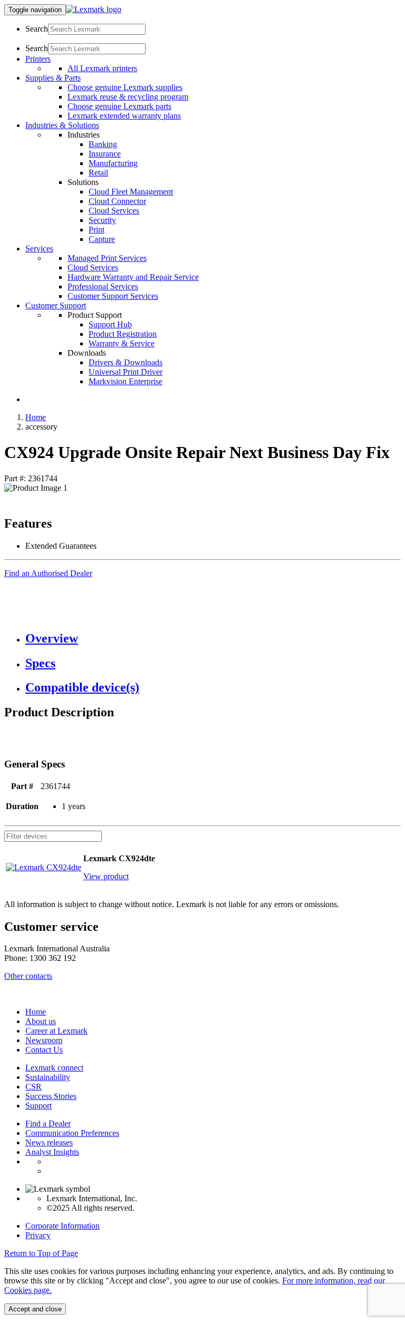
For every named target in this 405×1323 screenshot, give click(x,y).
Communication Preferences (72, 1133)
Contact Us (44, 1049)
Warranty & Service (122, 343)
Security (102, 220)
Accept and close (35, 1309)
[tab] (213, 638)
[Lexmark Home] (93, 9)
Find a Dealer (48, 1123)
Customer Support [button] (55, 305)
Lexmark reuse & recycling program (128, 96)
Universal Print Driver (125, 371)
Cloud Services (114, 210)
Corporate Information (62, 1225)
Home (35, 417)
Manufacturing (113, 163)
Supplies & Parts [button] (53, 77)
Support (38, 1105)
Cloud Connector (117, 201)
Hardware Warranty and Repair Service (133, 277)
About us (40, 1021)
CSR (33, 1086)
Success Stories (50, 1096)
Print (96, 229)
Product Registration (123, 333)
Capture (102, 239)
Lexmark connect (54, 1067)
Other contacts (28, 975)
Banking (103, 144)
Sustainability (47, 1077)
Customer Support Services (113, 295)
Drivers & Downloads (125, 362)
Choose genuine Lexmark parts (119, 106)
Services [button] (39, 248)
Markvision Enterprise (125, 381)
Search (36, 28)
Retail (98, 172)
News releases (49, 1142)
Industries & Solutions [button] (62, 125)
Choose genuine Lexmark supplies (125, 87)
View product (106, 876)
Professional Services (103, 286)
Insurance (105, 153)
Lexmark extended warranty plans (124, 115)
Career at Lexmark (56, 1030)
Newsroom (43, 1040)
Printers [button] (38, 58)
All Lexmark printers (102, 68)
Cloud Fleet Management (131, 191)
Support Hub (110, 324)
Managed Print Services (107, 258)
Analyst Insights (52, 1151)
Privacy (38, 1235)
